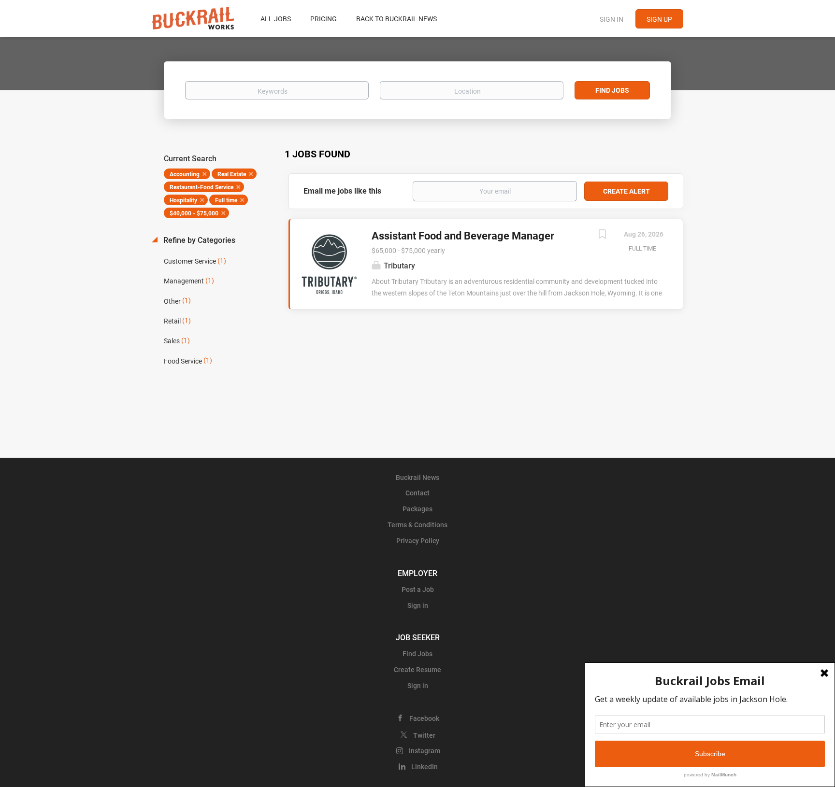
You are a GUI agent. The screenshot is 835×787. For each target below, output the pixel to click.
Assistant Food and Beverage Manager (463, 236)
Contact (417, 493)
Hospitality (183, 200)
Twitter (424, 735)
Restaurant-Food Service (201, 187)
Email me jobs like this (342, 191)
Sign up (659, 19)
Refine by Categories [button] (198, 240)
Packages (417, 509)
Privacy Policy (417, 541)
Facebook (424, 718)
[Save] (602, 235)
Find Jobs (612, 90)
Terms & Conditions (417, 525)
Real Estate (231, 174)
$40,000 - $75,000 (194, 213)
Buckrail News (417, 477)
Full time (226, 200)
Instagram (424, 751)
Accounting (185, 174)
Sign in (611, 19)
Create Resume (417, 670)
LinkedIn (424, 767)
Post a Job (418, 589)
